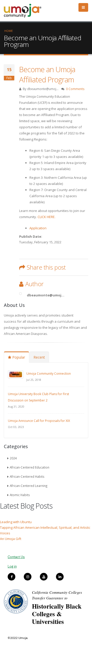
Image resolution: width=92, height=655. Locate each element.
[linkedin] (60, 577)
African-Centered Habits (27, 476)
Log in (12, 566)
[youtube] (44, 577)
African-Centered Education (29, 467)
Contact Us (16, 557)
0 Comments (75, 89)
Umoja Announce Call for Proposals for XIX (39, 421)
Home (8, 31)
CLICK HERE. (46, 217)
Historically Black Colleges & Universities (57, 613)
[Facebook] (11, 577)
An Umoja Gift (10, 538)
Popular (18, 357)
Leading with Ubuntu (16, 522)
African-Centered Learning (28, 486)
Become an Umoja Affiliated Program (47, 74)
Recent (39, 357)
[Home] (25, 11)
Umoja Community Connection (48, 373)
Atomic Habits (20, 495)
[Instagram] (27, 577)
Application (38, 228)
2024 (13, 458)
